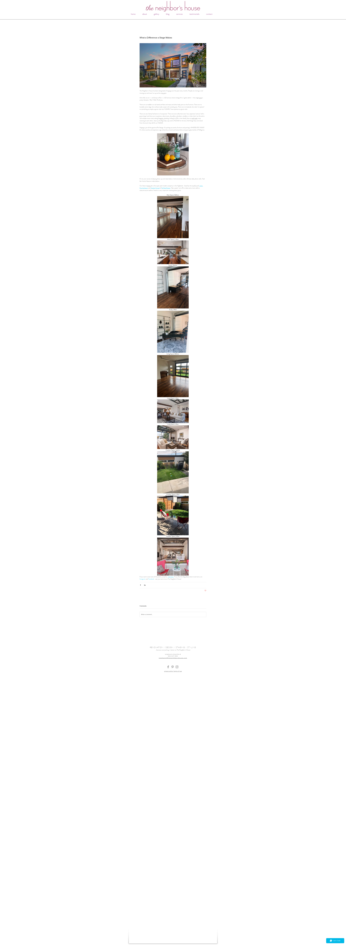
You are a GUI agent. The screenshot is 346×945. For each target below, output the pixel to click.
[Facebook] (168, 667)
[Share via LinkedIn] (145, 585)
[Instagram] (177, 667)
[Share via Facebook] (140, 585)
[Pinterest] (172, 667)
